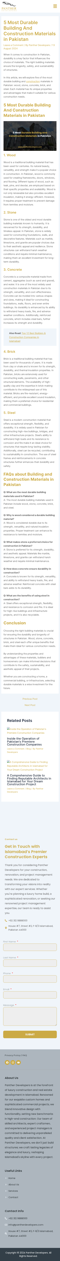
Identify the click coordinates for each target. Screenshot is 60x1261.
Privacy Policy (13, 1055)
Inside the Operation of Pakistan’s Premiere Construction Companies (24, 741)
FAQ (25, 1055)
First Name (9, 941)
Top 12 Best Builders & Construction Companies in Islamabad (27, 337)
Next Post (30, 705)
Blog (28, 749)
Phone (7, 973)
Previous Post (30, 699)
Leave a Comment (13, 45)
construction (33, 81)
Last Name (10, 957)
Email (6, 989)
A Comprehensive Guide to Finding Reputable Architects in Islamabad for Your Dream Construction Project (29, 780)
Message (9, 1005)
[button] (55, 6)
